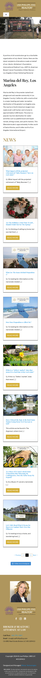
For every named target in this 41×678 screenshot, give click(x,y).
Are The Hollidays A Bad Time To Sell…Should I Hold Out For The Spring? (20, 224)
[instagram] (20, 619)
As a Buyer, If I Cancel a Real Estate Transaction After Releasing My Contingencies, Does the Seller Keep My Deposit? (20, 474)
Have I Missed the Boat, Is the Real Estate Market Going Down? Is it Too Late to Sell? (20, 422)
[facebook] (16, 619)
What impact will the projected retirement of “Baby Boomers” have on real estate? (19, 173)
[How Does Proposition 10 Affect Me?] (20, 307)
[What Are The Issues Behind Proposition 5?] (20, 257)
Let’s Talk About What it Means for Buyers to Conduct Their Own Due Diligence (18, 527)
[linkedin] (25, 619)
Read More (12, 188)
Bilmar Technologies (28, 665)
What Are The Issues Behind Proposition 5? (20, 273)
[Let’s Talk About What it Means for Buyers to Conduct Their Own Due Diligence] (20, 510)
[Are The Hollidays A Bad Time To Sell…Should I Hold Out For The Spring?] (20, 207)
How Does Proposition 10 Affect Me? (18, 322)
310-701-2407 (16, 635)
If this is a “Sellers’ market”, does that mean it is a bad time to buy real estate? (20, 371)
